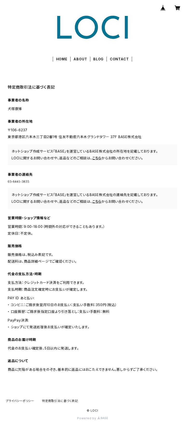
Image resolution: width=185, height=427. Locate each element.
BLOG (98, 59)
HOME (61, 59)
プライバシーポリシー (20, 401)
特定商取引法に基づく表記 (60, 401)
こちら (96, 158)
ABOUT (80, 59)
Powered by (87, 418)
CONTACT (119, 59)
